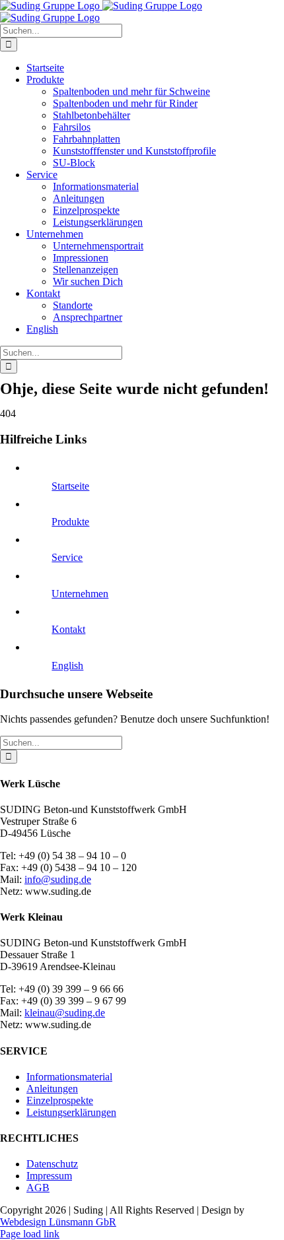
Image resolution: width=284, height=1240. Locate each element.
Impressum (49, 1175)
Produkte (70, 521)
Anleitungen (52, 1088)
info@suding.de (57, 879)
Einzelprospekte (59, 1100)
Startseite (70, 486)
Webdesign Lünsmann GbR (58, 1221)
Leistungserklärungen (71, 1112)
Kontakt (68, 629)
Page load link (29, 1233)
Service (67, 557)
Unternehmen (80, 593)
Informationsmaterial (69, 1076)
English (67, 665)
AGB (38, 1187)
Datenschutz (52, 1163)
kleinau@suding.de (64, 1012)
